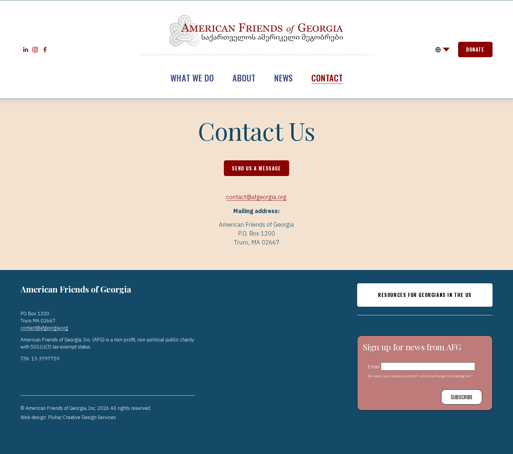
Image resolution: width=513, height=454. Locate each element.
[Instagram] (35, 49)
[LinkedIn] (25, 49)
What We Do (192, 77)
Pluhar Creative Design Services (82, 417)
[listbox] (442, 49)
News (283, 77)
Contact (327, 77)
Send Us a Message (256, 168)
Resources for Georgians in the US (425, 294)
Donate (475, 49)
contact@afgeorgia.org (256, 197)
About (244, 77)
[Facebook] (45, 49)
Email (374, 366)
